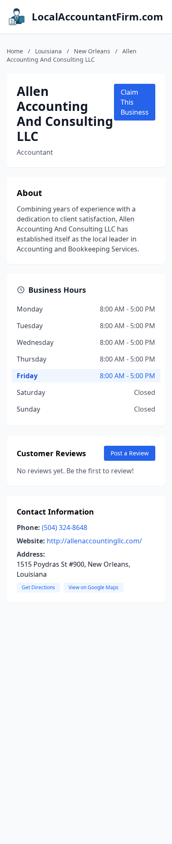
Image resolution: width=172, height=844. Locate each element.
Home (15, 51)
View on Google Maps (93, 587)
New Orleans (92, 51)
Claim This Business (135, 102)
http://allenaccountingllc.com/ (94, 540)
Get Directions (38, 587)
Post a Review (130, 453)
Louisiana (48, 51)
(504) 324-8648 (64, 527)
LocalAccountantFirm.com (97, 16)
